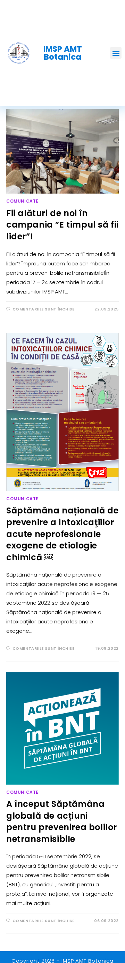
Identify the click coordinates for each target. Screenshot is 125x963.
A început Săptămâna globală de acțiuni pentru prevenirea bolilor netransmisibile (61, 821)
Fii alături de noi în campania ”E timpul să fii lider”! (62, 224)
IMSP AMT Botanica (62, 52)
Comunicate (22, 201)
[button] (116, 53)
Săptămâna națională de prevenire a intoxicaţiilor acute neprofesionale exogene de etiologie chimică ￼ (62, 534)
